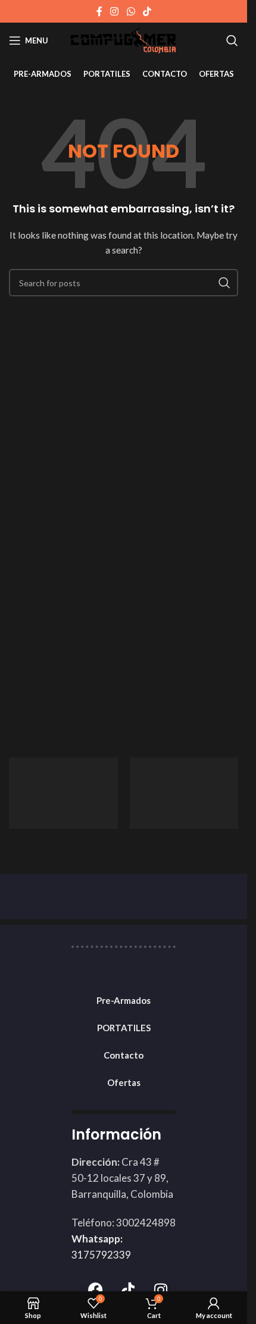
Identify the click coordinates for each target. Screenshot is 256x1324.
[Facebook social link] (99, 11)
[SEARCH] (224, 282)
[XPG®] (63, 793)
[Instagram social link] (115, 11)
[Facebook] (95, 1289)
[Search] (232, 40)
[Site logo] (123, 40)
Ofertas (124, 1082)
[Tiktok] (128, 1289)
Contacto (123, 1055)
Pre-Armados (123, 1000)
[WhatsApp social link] (131, 11)
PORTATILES (124, 1027)
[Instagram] (161, 1289)
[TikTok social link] (147, 11)
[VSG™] (184, 793)
